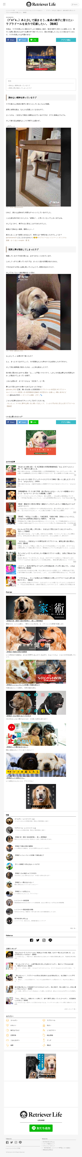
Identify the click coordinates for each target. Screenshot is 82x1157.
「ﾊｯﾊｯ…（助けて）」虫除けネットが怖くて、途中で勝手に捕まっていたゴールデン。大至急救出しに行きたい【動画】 (45, 999)
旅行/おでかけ (14, 1030)
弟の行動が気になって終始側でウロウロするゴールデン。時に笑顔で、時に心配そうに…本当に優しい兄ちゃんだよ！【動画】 (45, 988)
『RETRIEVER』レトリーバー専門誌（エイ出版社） (57, 1148)
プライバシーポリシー (49, 1146)
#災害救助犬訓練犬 (32, 392)
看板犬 (49, 1045)
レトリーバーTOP (10, 10)
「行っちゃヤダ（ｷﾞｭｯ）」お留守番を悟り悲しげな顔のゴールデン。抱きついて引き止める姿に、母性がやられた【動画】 (44, 965)
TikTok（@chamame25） (17, 207)
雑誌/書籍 (50, 1035)
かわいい (40, 10)
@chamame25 (11, 238)
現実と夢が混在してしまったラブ (20, 88)
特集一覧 (72, 928)
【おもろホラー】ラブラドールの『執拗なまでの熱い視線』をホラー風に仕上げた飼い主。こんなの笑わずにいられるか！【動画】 (45, 953)
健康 (11, 1045)
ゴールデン (14, 1020)
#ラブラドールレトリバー (46, 238)
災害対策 (13, 1035)
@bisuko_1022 (11, 389)
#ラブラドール (45, 389)
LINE (34, 40)
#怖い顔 (59, 392)
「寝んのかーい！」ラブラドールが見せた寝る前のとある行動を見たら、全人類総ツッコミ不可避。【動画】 (45, 976)
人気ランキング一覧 (69, 1009)
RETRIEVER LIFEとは (48, 1142)
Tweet (23, 40)
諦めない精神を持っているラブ (19, 85)
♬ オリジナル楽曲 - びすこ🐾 (31, 395)
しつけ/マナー (51, 1030)
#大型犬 (53, 389)
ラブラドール (27, 10)
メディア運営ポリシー (49, 1144)
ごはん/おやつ (14, 1040)
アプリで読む (66, 40)
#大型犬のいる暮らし (47, 392)
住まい (49, 1025)
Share (12, 40)
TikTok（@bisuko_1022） (17, 351)
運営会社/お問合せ (48, 1150)
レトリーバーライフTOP (13, 1148)
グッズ (49, 1040)
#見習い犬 (21, 392)
